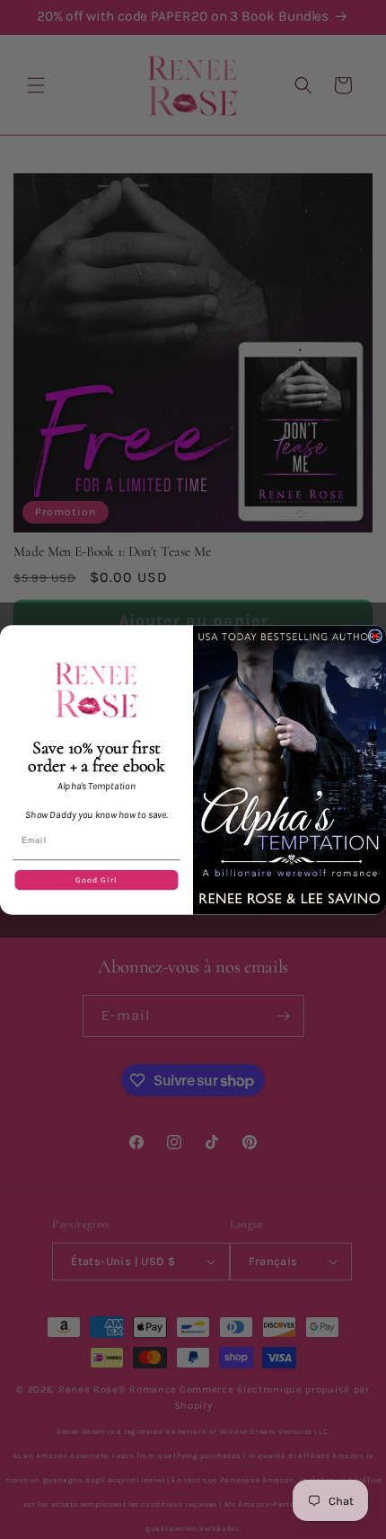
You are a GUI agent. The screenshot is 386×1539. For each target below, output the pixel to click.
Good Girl (96, 879)
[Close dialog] (375, 635)
